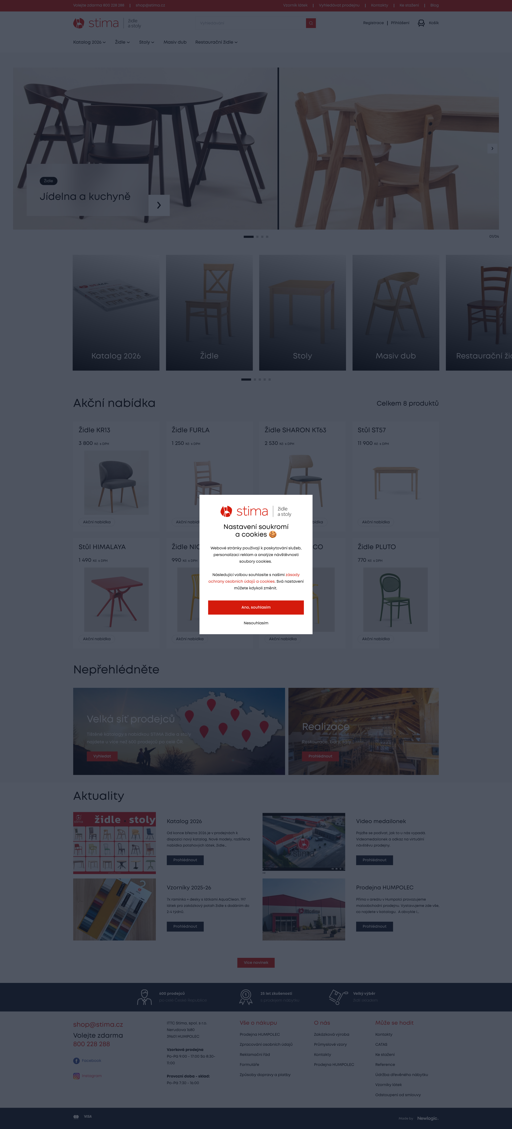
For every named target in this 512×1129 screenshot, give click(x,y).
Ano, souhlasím (256, 607)
